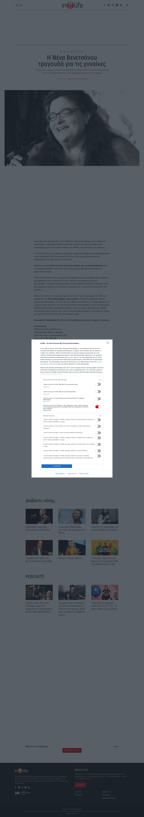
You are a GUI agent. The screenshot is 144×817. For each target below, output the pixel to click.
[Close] (108, 343)
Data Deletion (60, 473)
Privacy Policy (84, 473)
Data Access (72, 473)
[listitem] (72, 380)
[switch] (98, 384)
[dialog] (72, 408)
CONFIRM (57, 466)
